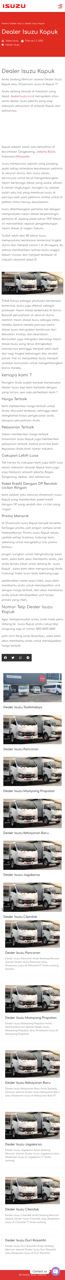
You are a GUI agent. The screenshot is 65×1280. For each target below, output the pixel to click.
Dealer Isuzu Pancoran (20, 749)
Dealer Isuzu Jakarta (34, 1275)
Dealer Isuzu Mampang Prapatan (29, 791)
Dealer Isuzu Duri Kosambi (25, 1240)
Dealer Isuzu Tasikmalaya (22, 707)
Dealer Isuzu (16, 23)
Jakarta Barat (45, 151)
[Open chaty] (55, 1271)
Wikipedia (23, 156)
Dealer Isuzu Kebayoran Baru (26, 833)
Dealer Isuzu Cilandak (22, 1209)
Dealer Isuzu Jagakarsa (21, 874)
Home (5, 23)
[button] (5, 657)
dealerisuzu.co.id (22, 96)
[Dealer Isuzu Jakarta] (14, 6)
